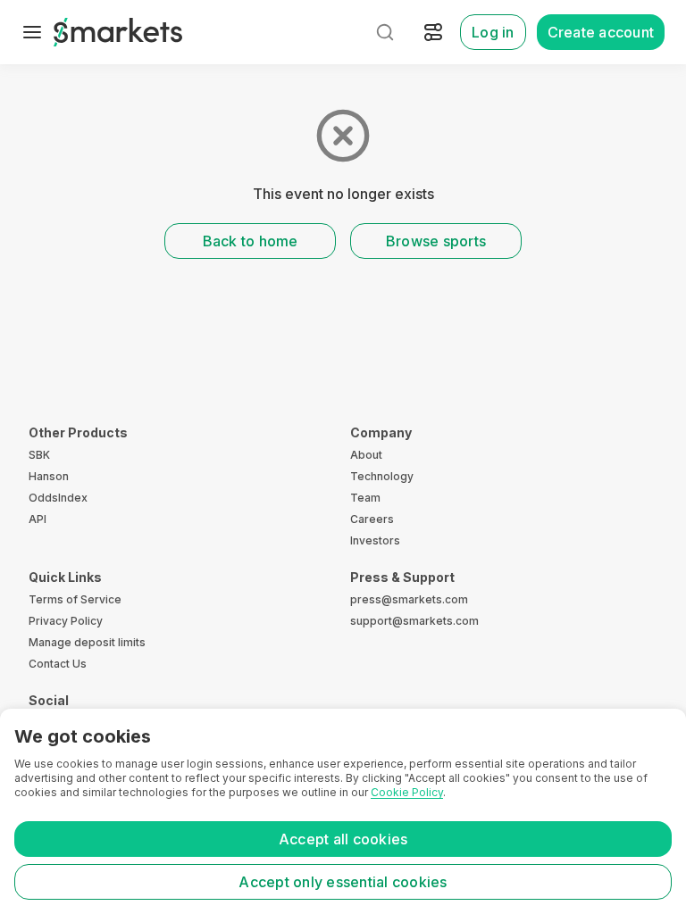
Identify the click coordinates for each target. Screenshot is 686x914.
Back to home (250, 241)
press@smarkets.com (409, 599)
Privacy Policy (66, 620)
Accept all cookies (343, 839)
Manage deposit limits (87, 642)
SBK (39, 454)
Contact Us (58, 663)
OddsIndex (58, 497)
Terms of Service (75, 599)
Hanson (49, 476)
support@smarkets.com (414, 620)
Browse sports (436, 241)
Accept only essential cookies (342, 882)
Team (365, 497)
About (366, 454)
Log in (493, 32)
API (37, 519)
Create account (601, 32)
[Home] (118, 32)
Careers (372, 519)
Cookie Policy (407, 792)
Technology (382, 476)
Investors (375, 540)
